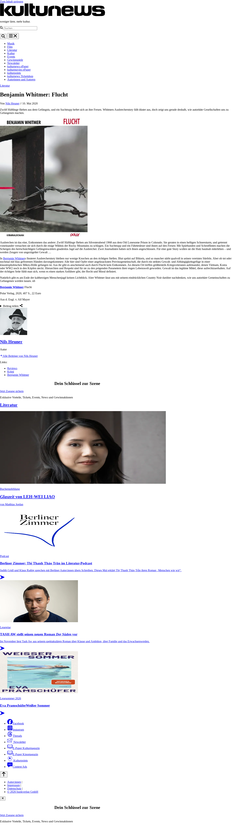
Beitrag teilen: (11, 306)
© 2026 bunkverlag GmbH (22, 791)
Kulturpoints (20, 760)
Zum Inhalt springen (11, 1)
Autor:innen (14, 781)
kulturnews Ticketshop (20, 76)
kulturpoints (14, 72)
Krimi (10, 371)
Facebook (18, 723)
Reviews (12, 368)
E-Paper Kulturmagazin (26, 748)
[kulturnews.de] (52, 15)
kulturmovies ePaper (19, 69)
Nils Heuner (12, 103)
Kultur (11, 53)
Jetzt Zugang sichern (12, 391)
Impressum (13, 785)
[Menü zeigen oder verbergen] (13, 36)
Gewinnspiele (15, 59)
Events (11, 56)
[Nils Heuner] (116, 322)
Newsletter (13, 63)
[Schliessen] (2, 798)
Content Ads (20, 766)
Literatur (12, 50)
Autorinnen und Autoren (21, 79)
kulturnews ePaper (17, 66)
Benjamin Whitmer (14, 258)
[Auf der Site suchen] (3, 36)
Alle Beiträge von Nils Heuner (20, 356)
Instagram (18, 729)
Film (10, 46)
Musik (10, 43)
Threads (17, 735)
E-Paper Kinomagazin (25, 754)
